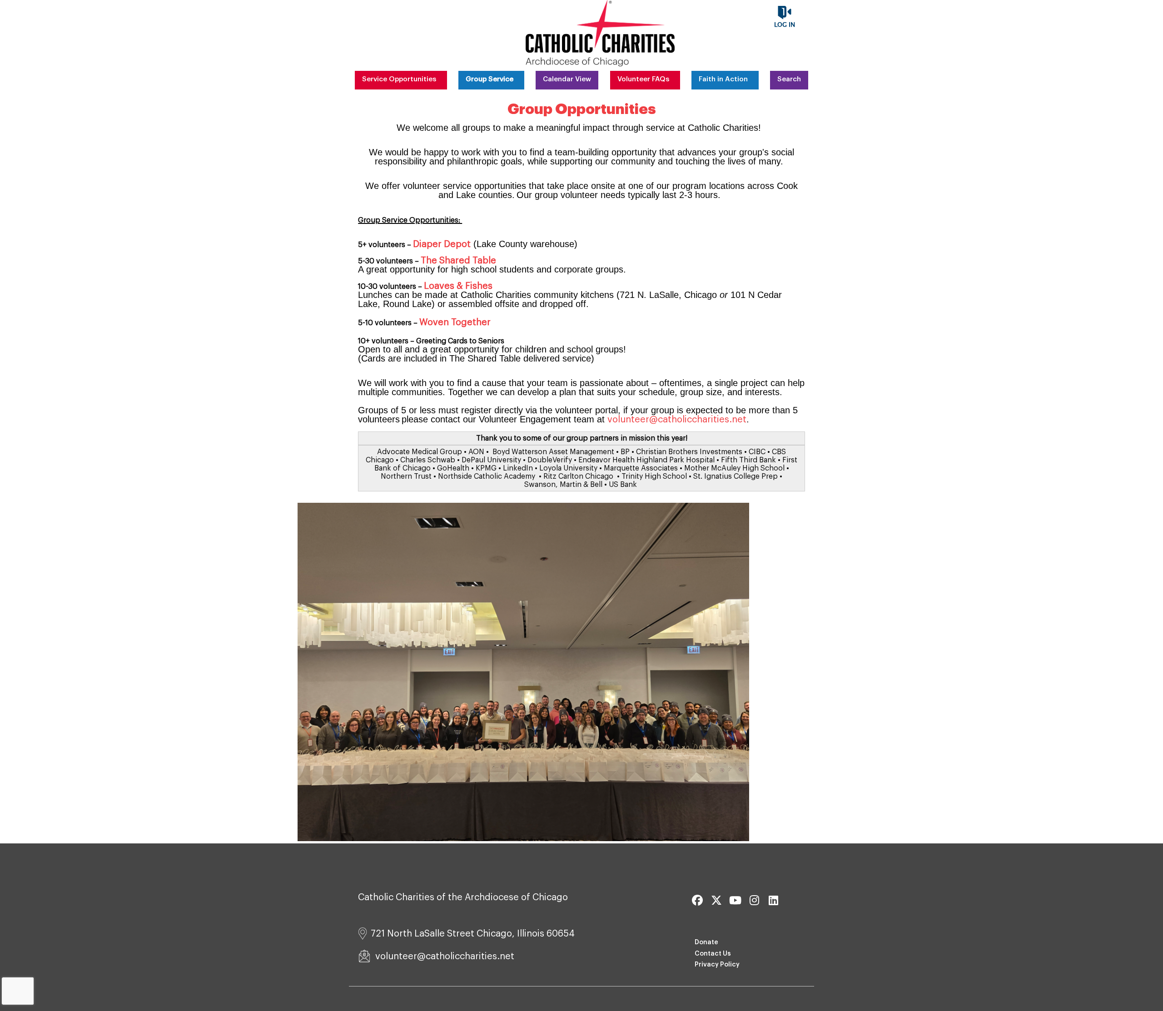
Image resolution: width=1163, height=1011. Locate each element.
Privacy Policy (717, 964)
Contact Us (713, 954)
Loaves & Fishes (458, 286)
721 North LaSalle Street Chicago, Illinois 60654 (473, 933)
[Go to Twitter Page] (715, 900)
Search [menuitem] (789, 79)
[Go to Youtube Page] (734, 900)
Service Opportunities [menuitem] (399, 79)
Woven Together (455, 322)
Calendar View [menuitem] (567, 79)
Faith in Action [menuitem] (723, 79)
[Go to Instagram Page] (753, 900)
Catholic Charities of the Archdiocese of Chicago (463, 897)
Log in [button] (784, 25)
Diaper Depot (442, 244)
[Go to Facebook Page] (696, 900)
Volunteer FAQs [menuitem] (643, 79)
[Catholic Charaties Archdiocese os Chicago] (600, 33)
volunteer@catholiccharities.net (676, 419)
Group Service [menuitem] (489, 79)
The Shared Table (458, 260)
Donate (706, 942)
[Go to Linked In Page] (772, 900)
